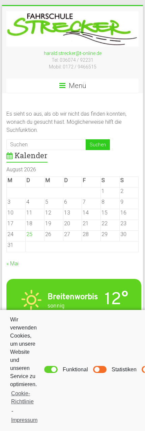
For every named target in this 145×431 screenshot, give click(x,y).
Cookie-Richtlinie (22, 397)
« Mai (12, 263)
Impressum (24, 420)
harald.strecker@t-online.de (73, 53)
